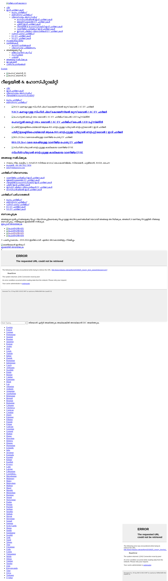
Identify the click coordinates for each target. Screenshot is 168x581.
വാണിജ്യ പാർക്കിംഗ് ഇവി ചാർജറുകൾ (36, 29)
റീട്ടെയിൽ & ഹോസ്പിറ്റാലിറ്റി (20, 95)
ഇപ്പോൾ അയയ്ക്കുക (11, 224)
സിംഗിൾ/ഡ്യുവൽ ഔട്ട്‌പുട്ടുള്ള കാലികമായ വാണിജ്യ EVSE (47, 152)
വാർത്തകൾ (12, 43)
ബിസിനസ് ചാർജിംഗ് (22, 15)
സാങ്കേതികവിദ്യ (14, 41)
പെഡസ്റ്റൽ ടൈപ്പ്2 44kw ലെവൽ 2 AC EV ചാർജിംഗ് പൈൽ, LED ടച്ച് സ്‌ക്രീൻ (57, 122)
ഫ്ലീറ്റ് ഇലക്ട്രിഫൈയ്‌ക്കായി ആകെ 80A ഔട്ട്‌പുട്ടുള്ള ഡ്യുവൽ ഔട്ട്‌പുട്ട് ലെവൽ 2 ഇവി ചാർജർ (67, 132)
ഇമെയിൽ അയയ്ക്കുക (12, 247)
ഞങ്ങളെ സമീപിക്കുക (16, 59)
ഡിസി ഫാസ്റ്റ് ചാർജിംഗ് (23, 34)
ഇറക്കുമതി (11, 62)
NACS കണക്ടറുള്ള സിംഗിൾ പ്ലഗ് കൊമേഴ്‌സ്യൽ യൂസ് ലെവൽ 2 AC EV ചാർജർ (59, 112)
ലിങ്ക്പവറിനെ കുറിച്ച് (22, 52)
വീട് (8, 8)
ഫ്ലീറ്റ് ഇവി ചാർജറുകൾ (28, 24)
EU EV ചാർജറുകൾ (21, 36)
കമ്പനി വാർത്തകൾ (21, 45)
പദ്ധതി (15, 57)
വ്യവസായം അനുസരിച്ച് (24, 17)
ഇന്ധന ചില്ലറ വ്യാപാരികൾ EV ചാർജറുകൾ (40, 31)
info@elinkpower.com (15, 168)
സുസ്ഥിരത (17, 55)
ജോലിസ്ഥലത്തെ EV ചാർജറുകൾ (33, 22)
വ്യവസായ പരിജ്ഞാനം (24, 48)
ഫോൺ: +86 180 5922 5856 (18, 165)
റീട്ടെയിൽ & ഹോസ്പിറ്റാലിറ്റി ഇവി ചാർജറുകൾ (39, 26)
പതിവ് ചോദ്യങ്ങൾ (15, 64)
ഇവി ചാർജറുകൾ (14, 10)
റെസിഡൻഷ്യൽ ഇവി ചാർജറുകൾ (34, 19)
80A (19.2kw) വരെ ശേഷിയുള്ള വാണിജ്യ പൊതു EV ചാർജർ (47, 142)
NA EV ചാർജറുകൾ (21, 38)
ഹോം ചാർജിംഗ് (19, 12)
